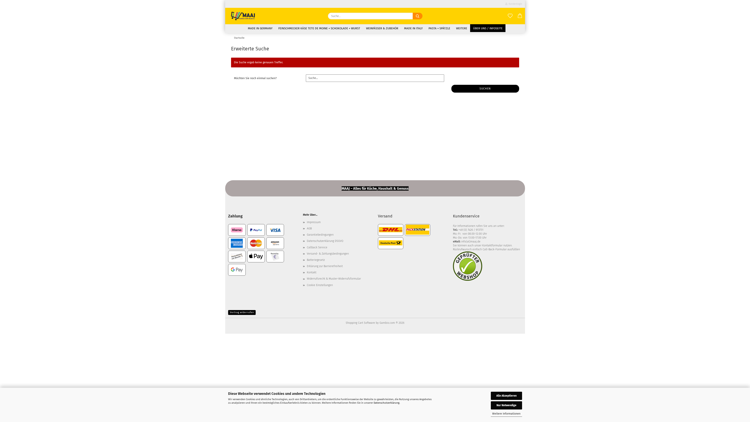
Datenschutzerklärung (386, 402)
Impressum (314, 222)
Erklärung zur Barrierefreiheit (325, 266)
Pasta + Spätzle (439, 28)
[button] (520, 16)
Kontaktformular (492, 245)
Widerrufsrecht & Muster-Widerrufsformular (334, 278)
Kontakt (311, 272)
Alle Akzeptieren (506, 395)
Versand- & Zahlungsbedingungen (328, 253)
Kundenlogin (514, 4)
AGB (309, 228)
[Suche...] (417, 16)
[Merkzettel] (510, 16)
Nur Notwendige (506, 405)
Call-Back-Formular (495, 249)
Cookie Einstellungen (320, 285)
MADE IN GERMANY (260, 28)
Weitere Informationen (506, 413)
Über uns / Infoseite (488, 28)
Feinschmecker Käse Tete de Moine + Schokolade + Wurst (319, 28)
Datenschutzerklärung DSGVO (325, 241)
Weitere (461, 28)
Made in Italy (413, 28)
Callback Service (317, 247)
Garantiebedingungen (320, 234)
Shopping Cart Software (360, 323)
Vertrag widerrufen (242, 312)
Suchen (485, 88)
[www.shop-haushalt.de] (243, 16)
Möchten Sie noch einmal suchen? (255, 78)
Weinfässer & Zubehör (382, 28)
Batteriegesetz (316, 260)
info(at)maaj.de (470, 241)
